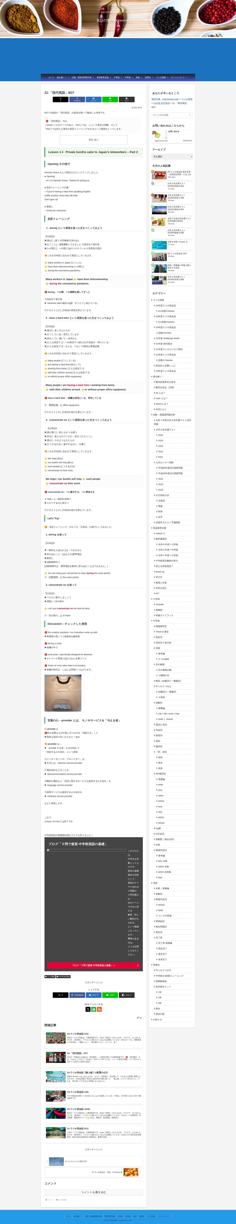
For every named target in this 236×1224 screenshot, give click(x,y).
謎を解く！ (62, 77)
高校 (138, 77)
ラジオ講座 (161, 77)
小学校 (117, 77)
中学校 (128, 77)
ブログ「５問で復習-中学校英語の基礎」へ (93, 965)
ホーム (51, 77)
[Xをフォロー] (88, 1009)
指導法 (148, 77)
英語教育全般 (103, 77)
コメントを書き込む (93, 1192)
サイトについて (178, 77)
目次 (91, 139)
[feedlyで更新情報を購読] (93, 1009)
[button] (127, 99)
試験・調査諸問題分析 (82, 77)
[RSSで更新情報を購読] (99, 1009)
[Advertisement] (118, 55)
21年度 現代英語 (64, 976)
